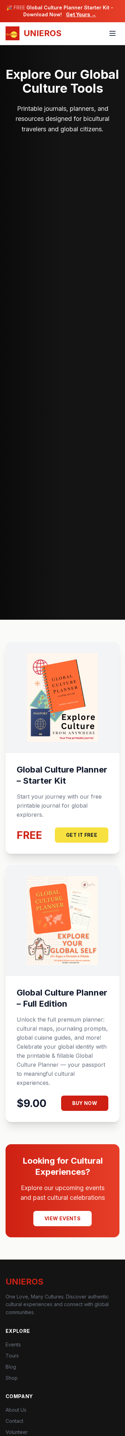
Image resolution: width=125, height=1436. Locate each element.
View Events (62, 1218)
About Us (16, 1410)
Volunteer (17, 1432)
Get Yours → (81, 14)
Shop (12, 1378)
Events (13, 1344)
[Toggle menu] (112, 33)
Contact (14, 1421)
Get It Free (81, 835)
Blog (11, 1367)
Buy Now (84, 1103)
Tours (12, 1356)
